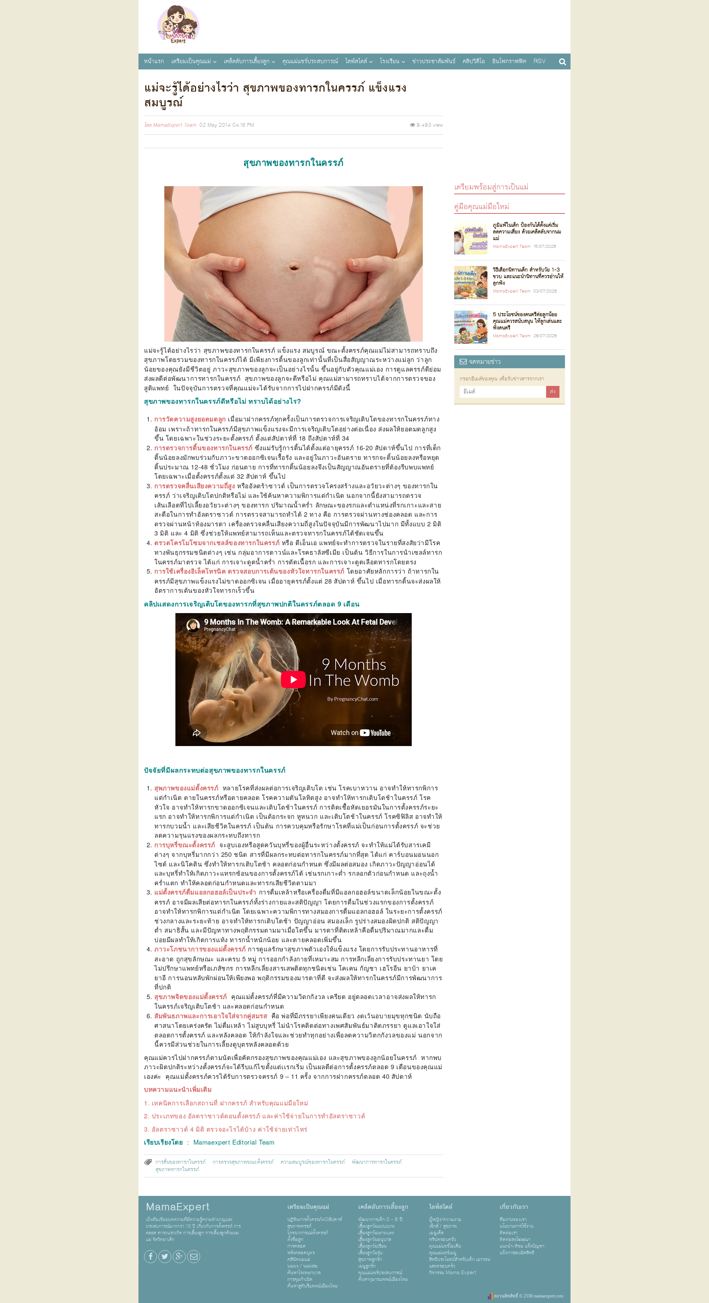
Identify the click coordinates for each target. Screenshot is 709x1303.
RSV (540, 61)
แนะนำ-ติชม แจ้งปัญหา (522, 1246)
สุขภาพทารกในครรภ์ (177, 1169)
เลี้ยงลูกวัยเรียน (372, 1246)
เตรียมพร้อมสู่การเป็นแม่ (491, 186)
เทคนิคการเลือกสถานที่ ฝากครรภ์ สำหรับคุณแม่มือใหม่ (230, 1102)
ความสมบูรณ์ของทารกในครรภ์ (313, 1162)
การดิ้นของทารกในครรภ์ (180, 1162)
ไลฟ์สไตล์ (356, 61)
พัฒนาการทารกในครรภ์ (377, 1162)
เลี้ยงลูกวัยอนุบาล (374, 1239)
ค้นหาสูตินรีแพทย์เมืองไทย (312, 1286)
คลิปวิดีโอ (474, 61)
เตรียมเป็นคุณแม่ (191, 61)
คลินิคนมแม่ (298, 1259)
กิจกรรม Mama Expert (452, 1272)
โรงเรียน (390, 61)
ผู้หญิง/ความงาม (445, 1219)
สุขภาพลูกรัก (370, 1259)
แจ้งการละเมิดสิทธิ (517, 1252)
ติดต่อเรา (508, 1233)
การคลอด (296, 1246)
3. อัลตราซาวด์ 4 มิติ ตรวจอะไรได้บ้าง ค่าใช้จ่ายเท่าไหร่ (226, 1128)
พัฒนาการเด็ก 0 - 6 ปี (380, 1219)
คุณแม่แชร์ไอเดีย (445, 1246)
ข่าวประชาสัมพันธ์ (433, 61)
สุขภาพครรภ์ (299, 1226)
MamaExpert (178, 26)
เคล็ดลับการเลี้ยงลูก (247, 61)
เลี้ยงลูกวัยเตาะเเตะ (376, 1233)
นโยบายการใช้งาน (517, 1226)
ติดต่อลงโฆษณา (515, 1239)
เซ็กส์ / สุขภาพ (443, 1226)
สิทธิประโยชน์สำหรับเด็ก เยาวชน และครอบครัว (459, 1262)
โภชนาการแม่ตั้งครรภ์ (307, 1233)
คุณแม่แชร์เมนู (442, 1252)
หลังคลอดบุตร (301, 1252)
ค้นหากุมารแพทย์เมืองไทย (383, 1279)
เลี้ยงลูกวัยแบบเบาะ (376, 1226)
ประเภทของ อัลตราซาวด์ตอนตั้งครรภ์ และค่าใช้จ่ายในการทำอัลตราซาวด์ (258, 1115)
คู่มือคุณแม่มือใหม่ (481, 206)
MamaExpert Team (174, 125)
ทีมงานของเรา (513, 1219)
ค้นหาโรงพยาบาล (304, 1272)
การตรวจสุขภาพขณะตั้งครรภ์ (243, 1162)
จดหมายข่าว (484, 361)
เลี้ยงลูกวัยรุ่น (370, 1252)
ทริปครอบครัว (442, 1239)
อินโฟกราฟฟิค (509, 61)
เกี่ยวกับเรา (514, 1207)
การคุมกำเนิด (299, 1279)
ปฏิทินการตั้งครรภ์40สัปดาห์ (314, 1219)
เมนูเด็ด (436, 1233)
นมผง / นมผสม (302, 1266)
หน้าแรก (154, 61)
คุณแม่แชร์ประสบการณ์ (310, 61)
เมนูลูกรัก (367, 1266)
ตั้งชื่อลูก (295, 1239)
